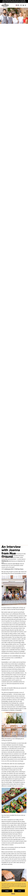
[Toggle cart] (23, 5)
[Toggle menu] (25, 5)
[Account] (21, 5)
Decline (19, 890)
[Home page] (5, 5)
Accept (6, 890)
